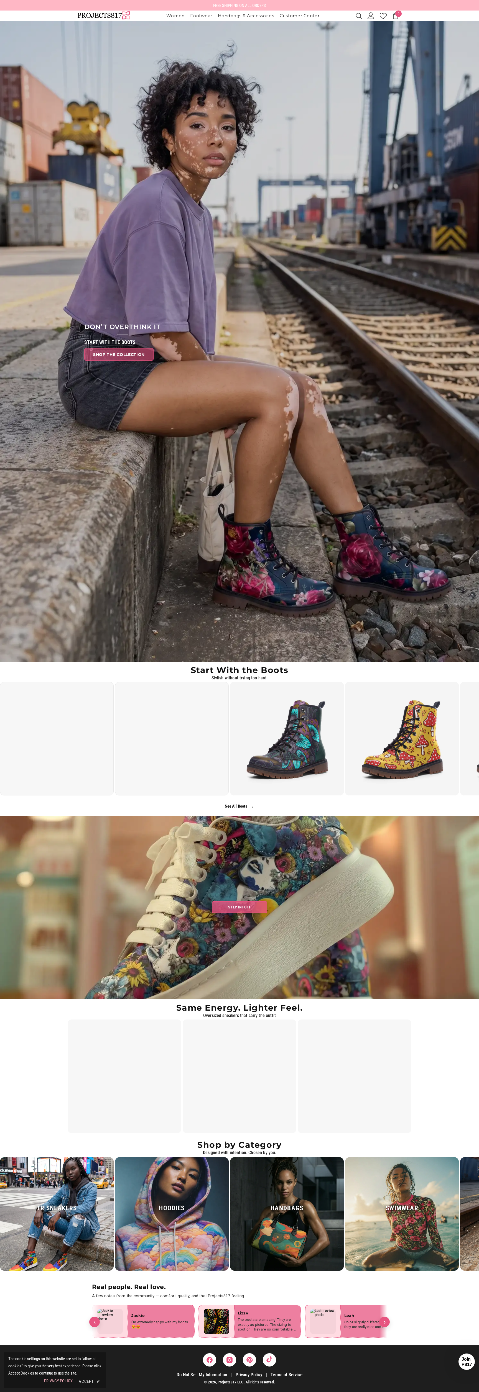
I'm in (239, 729)
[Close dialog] (274, 637)
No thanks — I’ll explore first (239, 747)
